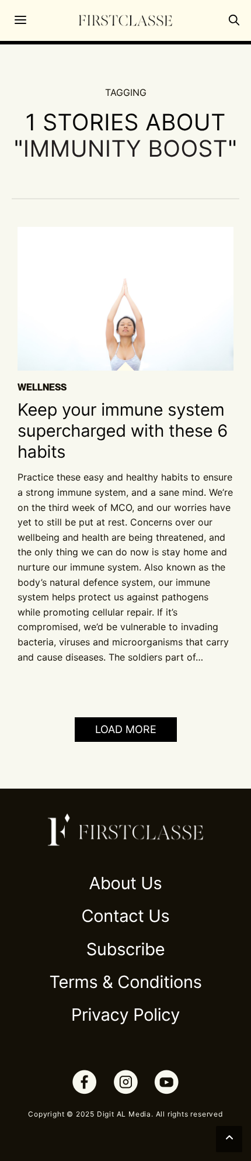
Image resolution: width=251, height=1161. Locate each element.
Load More (125, 729)
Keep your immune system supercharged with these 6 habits (123, 431)
